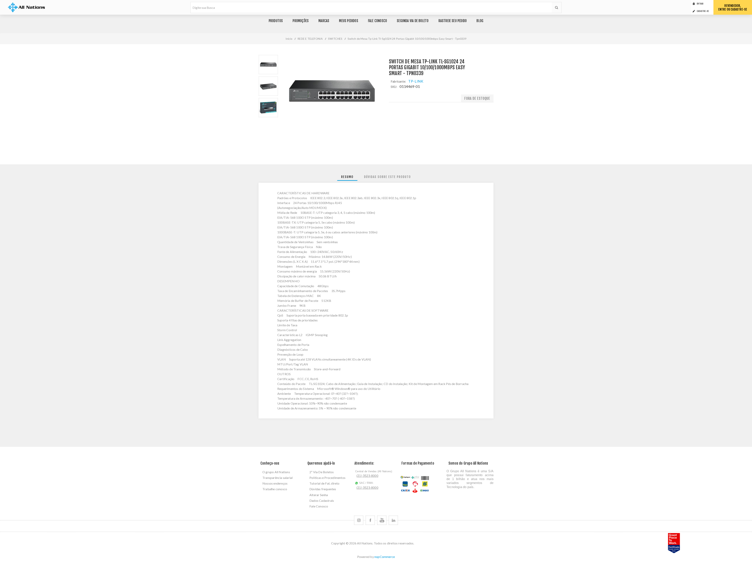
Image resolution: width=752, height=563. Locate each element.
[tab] (347, 177)
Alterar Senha (318, 495)
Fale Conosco (318, 506)
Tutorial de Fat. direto (324, 483)
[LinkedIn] (393, 520)
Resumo (347, 177)
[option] (268, 64)
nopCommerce (384, 557)
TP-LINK (415, 81)
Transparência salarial (277, 477)
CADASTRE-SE (703, 11)
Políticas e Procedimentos (327, 477)
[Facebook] (370, 520)
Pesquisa (556, 7)
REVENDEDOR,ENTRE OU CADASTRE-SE (732, 7)
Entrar (700, 4)
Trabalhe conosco (274, 489)
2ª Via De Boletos (321, 472)
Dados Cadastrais (321, 500)
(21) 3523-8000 (367, 476)
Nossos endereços (274, 483)
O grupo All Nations (276, 472)
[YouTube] (381, 520)
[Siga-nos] (358, 520)
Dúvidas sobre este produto (387, 177)
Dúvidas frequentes (322, 489)
